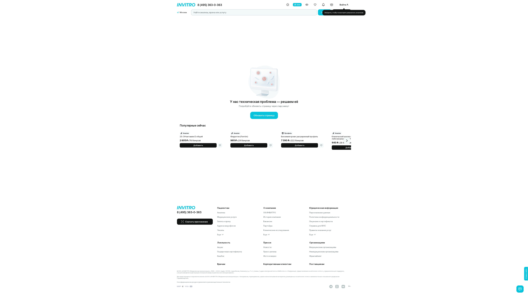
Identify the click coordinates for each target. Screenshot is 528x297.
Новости (267, 247)
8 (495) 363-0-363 (209, 5)
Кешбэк (220, 256)
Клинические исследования (276, 230)
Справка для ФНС (317, 226)
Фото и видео (269, 256)
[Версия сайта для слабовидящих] (307, 5)
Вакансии (267, 221)
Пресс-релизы (269, 251)
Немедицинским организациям (323, 251)
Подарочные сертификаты (229, 251)
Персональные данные (319, 212)
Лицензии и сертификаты (321, 221)
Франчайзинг (315, 256)
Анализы (221, 212)
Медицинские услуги (227, 217)
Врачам (221, 264)
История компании (272, 217)
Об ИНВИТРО (269, 212)
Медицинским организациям (322, 247)
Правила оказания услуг (320, 230)
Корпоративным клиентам (277, 264)
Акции (220, 247)
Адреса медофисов (226, 226)
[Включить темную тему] (288, 5)
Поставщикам (316, 264)
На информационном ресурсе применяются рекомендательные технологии (203, 282)
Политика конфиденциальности (324, 217)
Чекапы (220, 230)
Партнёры (267, 226)
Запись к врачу (224, 221)
